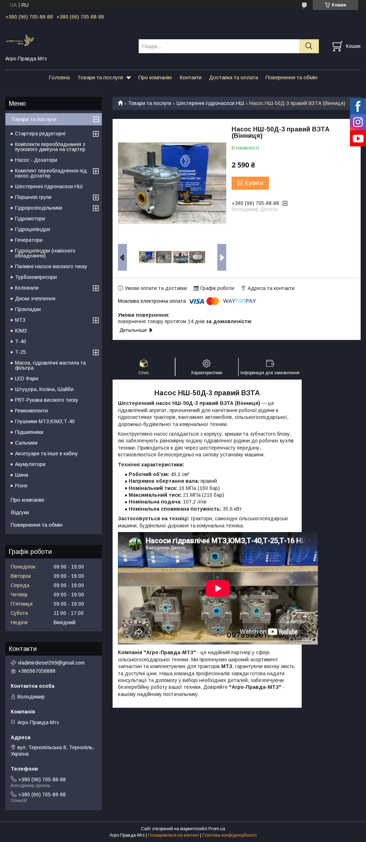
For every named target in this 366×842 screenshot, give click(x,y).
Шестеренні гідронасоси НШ (210, 103)
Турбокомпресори (36, 277)
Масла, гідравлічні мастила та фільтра (50, 365)
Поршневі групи (33, 197)
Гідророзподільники (38, 208)
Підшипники (29, 432)
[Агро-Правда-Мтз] (67, 39)
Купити (254, 183)
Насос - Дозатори (36, 160)
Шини (21, 475)
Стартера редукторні (40, 133)
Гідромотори (30, 218)
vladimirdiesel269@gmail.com (51, 663)
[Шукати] (309, 46)
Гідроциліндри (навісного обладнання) (45, 253)
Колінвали (27, 288)
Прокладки (28, 309)
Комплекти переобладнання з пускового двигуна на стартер (50, 146)
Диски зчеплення (35, 298)
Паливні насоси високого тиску (51, 266)
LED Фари (26, 378)
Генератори (29, 240)
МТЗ (20, 320)
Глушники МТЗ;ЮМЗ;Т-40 (45, 421)
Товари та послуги (100, 77)
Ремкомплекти (31, 411)
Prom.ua (216, 828)
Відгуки (20, 512)
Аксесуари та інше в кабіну (46, 453)
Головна (59, 77)
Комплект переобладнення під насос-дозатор (51, 173)
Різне (21, 485)
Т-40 (20, 341)
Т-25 (20, 352)
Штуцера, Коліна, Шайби (44, 389)
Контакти (190, 77)
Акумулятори (30, 464)
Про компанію (155, 77)
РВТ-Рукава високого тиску (46, 400)
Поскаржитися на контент (173, 835)
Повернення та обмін (291, 77)
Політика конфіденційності (229, 835)
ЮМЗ (21, 331)
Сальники (26, 443)
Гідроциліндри (32, 229)
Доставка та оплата (233, 77)
